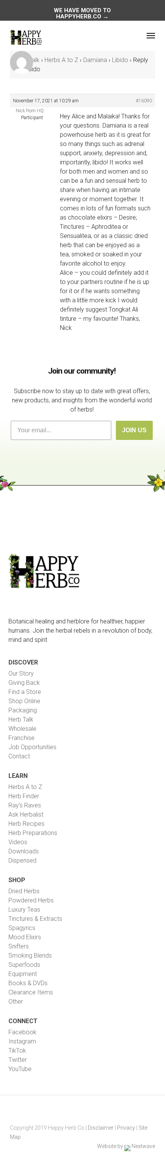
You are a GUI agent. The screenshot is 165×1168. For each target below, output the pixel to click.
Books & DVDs (28, 983)
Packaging (22, 710)
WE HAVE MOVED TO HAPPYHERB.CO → (82, 13)
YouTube (19, 1069)
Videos (17, 842)
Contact (19, 756)
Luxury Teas (24, 909)
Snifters (18, 946)
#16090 (144, 100)
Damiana (95, 60)
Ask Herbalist (25, 814)
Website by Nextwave (126, 1146)
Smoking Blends (30, 955)
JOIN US (134, 430)
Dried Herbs (24, 891)
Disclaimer (101, 1128)
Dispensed (22, 860)
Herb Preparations (32, 833)
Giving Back (24, 682)
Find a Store (24, 692)
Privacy (126, 1128)
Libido (120, 60)
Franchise (21, 737)
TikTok (17, 1050)
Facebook (22, 1032)
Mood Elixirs (24, 937)
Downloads (23, 851)
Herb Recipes (26, 823)
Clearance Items (30, 992)
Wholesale (22, 728)
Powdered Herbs (31, 900)
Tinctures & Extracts (35, 918)
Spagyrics (21, 928)
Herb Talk (20, 719)
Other (15, 1001)
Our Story (21, 673)
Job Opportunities (32, 747)
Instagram (22, 1041)
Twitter (17, 1059)
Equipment (22, 974)
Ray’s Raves (24, 805)
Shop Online (24, 701)
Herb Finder (23, 796)
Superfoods (24, 964)
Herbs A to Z (61, 60)
